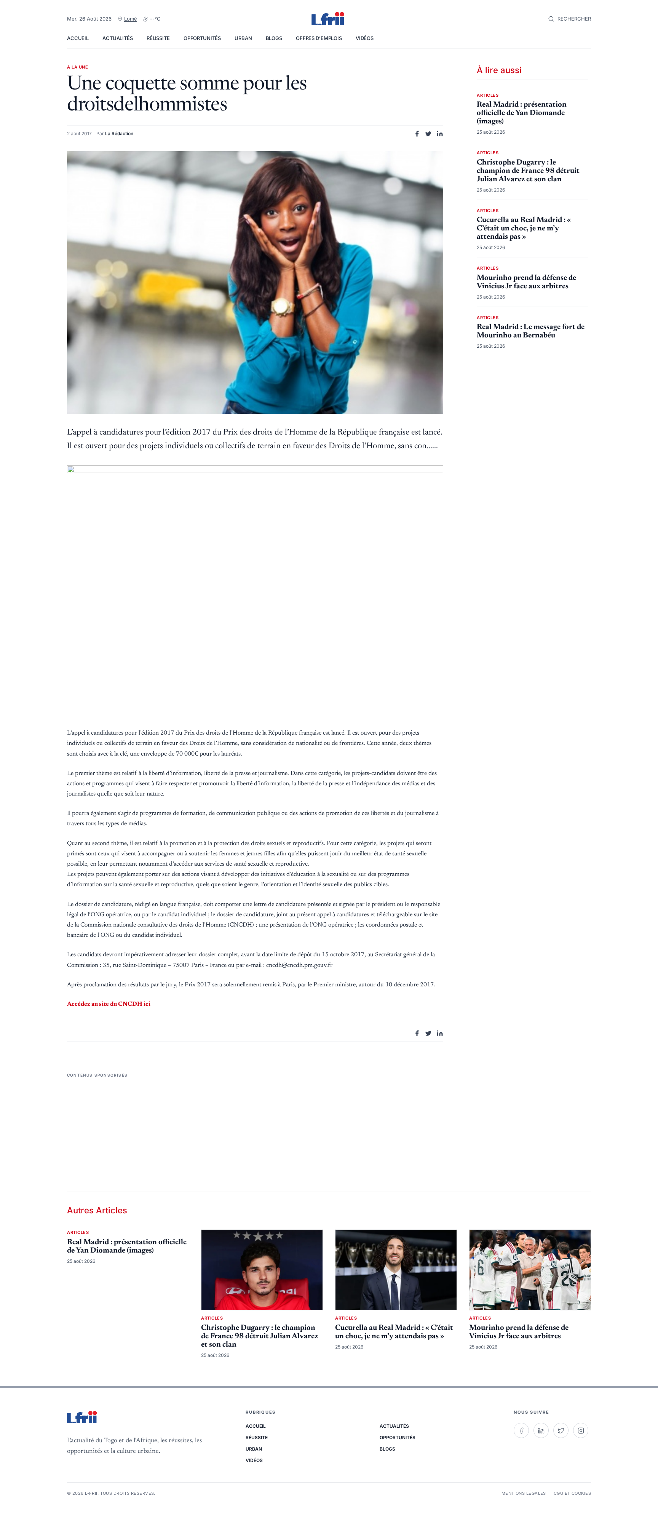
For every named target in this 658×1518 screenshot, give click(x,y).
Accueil (78, 38)
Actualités (117, 38)
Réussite (158, 38)
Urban (243, 38)
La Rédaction (119, 133)
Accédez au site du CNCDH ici (108, 1004)
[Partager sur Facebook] (417, 133)
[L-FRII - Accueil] (329, 19)
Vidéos (365, 38)
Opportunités (202, 38)
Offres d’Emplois (319, 38)
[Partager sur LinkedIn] (439, 133)
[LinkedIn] (541, 1430)
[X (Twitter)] (561, 1430)
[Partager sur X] (428, 133)
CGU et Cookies (572, 1493)
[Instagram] (580, 1430)
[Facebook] (521, 1430)
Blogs (274, 38)
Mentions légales (523, 1493)
